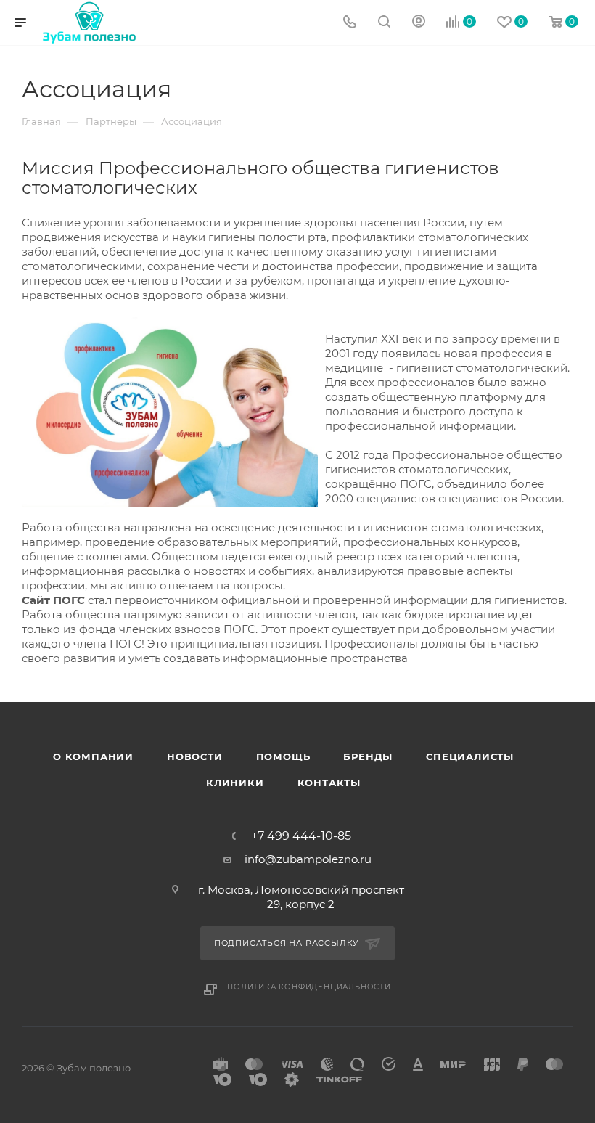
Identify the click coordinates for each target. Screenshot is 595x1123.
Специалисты (470, 756)
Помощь (283, 756)
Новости (195, 756)
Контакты (329, 782)
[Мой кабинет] (418, 23)
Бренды (368, 756)
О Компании (93, 756)
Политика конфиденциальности (309, 987)
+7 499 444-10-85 (301, 836)
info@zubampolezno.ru (308, 859)
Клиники (235, 782)
